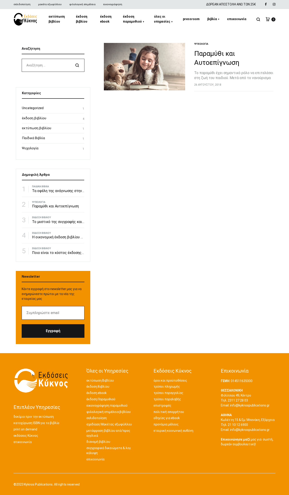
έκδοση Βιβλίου (97, 386)
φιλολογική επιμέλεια (82, 4)
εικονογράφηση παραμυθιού (107, 405)
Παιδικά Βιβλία (33, 138)
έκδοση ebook (106, 19)
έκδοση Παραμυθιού (100, 399)
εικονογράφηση (112, 4)
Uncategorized (33, 108)
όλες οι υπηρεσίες (163, 19)
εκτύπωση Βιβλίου (100, 380)
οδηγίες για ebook (167, 418)
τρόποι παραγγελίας (168, 393)
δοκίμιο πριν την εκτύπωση (34, 416)
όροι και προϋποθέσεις (170, 380)
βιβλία (213, 19)
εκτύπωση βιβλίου (57, 19)
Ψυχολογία (201, 43)
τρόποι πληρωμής (167, 386)
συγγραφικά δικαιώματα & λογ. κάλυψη (108, 450)
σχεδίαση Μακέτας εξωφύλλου (109, 424)
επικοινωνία (236, 19)
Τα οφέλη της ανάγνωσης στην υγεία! (62, 191)
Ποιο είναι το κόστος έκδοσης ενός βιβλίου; (68, 253)
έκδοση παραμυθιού (133, 19)
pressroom (191, 19)
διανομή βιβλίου (98, 441)
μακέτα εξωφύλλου (50, 4)
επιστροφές (162, 405)
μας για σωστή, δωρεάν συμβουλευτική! (247, 442)
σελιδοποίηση (22, 4)
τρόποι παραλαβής (167, 399)
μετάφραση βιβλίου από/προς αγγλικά (108, 433)
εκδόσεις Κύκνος (26, 435)
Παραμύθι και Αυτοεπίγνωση (55, 206)
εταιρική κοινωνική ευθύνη (173, 430)
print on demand (25, 429)
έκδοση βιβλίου (81, 19)
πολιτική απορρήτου (169, 412)
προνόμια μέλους (166, 424)
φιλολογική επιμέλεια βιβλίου (108, 412)
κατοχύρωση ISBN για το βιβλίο (36, 423)
